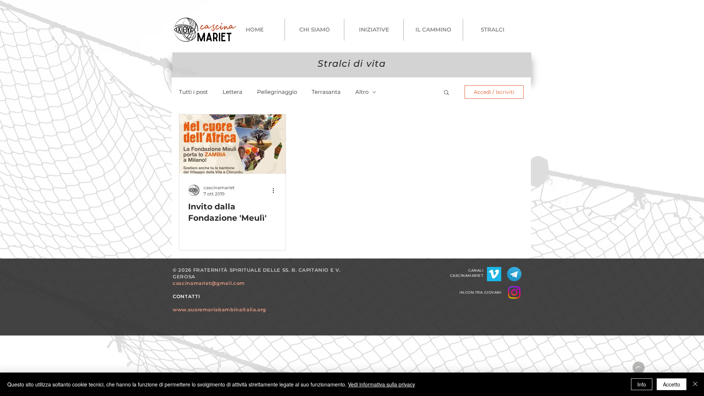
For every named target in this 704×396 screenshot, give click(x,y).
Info (641, 384)
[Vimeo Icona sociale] (494, 274)
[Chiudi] (695, 384)
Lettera (232, 92)
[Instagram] (514, 292)
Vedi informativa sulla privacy (381, 384)
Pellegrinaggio (277, 92)
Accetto (671, 384)
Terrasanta (326, 92)
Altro (361, 92)
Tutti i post (193, 92)
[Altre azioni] (275, 190)
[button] (446, 93)
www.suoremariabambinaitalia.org (219, 309)
